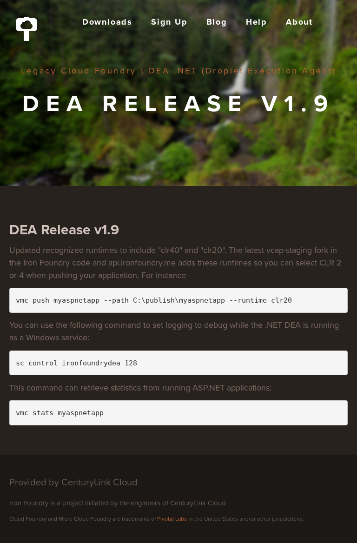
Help (256, 21)
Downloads (107, 21)
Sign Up (169, 21)
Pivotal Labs (172, 519)
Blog (216, 21)
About (299, 21)
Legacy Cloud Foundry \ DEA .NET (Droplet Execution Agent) (178, 71)
